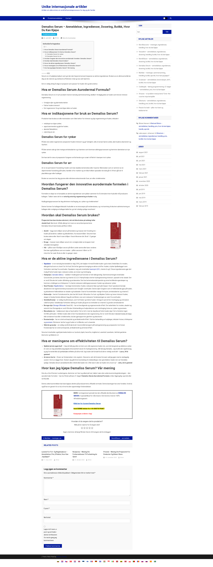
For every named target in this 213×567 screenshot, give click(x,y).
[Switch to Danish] (71, 561)
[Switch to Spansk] (151, 561)
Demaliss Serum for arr (54, 56)
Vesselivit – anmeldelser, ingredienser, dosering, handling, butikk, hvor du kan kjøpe (154, 53)
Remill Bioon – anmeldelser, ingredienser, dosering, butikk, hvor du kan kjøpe (121, 438)
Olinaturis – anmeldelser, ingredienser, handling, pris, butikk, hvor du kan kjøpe (152, 102)
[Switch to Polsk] (130, 561)
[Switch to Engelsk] (79, 561)
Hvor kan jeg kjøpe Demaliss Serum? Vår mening (59, 68)
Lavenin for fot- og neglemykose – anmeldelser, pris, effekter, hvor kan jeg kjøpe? (55, 454)
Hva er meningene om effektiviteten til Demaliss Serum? (62, 65)
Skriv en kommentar (69, 38)
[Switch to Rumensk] (138, 561)
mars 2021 (142, 169)
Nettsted (47, 517)
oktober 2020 (143, 185)
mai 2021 (142, 165)
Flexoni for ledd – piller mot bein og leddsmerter (151, 109)
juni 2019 (142, 193)
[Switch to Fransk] (92, 561)
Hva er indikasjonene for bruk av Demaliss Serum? (60, 52)
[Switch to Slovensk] (146, 561)
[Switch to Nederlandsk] (75, 561)
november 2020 (144, 181)
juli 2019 (142, 189)
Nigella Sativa (58, 286)
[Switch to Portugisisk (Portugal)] (134, 561)
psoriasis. (49, 322)
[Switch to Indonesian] (108, 561)
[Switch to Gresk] (100, 561)
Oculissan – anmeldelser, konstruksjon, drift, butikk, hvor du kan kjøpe (154, 81)
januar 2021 (143, 177)
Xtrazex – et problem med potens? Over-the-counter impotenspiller (155, 95)
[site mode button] (165, 18)
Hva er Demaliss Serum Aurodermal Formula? (58, 49)
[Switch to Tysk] (96, 561)
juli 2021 (142, 156)
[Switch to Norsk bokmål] (125, 561)
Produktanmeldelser (55, 18)
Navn (46, 499)
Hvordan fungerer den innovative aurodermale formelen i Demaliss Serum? (68, 58)
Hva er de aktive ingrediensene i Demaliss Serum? (60, 63)
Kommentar (48, 478)
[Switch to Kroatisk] (62, 561)
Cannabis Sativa (57, 275)
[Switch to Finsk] (87, 561)
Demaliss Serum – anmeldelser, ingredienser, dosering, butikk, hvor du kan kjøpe (155, 67)
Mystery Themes (61, 556)
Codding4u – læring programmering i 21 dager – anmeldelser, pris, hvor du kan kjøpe (155, 88)
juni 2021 (142, 161)
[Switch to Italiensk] (113, 561)
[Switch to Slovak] (142, 561)
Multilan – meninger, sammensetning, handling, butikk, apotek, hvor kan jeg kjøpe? (54, 438)
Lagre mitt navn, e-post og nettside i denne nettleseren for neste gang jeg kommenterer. (50, 534)
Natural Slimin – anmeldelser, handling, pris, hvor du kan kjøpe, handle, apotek (155, 126)
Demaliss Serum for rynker (55, 54)
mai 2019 (142, 198)
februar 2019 (143, 206)
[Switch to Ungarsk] (104, 561)
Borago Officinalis (60, 305)
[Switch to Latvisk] (117, 561)
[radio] (82, 428)
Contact (68, 18)
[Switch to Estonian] (83, 561)
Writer (57, 38)
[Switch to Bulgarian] (58, 561)
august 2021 (143, 152)
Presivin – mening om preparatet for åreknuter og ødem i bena (116, 453)
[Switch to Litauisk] (121, 561)
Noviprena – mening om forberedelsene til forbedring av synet (85, 454)
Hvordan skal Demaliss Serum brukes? (56, 61)
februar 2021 (143, 173)
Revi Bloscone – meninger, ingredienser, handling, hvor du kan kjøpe (153, 46)
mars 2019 (142, 202)
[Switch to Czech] (66, 561)
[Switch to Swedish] (155, 561)
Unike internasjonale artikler (64, 7)
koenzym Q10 (95, 269)
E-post (47, 508)
